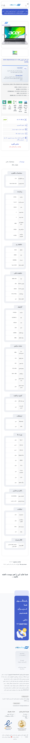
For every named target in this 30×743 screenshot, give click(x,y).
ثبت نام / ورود (10, 714)
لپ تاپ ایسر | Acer (10, 11)
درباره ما (25, 714)
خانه (27, 11)
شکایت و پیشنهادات (9, 716)
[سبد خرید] (4, 5)
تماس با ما (25, 716)
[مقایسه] (2, 5)
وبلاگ (26, 717)
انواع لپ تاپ (20, 11)
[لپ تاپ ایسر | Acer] (5, 119)
